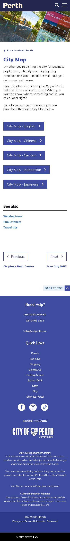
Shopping (35, 364)
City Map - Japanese (23, 184)
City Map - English (21, 126)
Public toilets (12, 221)
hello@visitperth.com (34, 331)
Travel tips (10, 227)
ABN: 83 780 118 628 (35, 517)
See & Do (35, 358)
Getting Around (35, 375)
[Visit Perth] (12, 7)
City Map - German (21, 155)
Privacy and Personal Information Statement (35, 521)
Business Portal (35, 396)
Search (57, 5)
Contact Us (35, 369)
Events (35, 353)
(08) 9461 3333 (35, 320)
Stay (35, 385)
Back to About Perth (20, 50)
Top (54, 288)
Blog (34, 391)
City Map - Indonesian (24, 170)
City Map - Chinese (22, 141)
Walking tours (12, 216)
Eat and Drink (35, 380)
